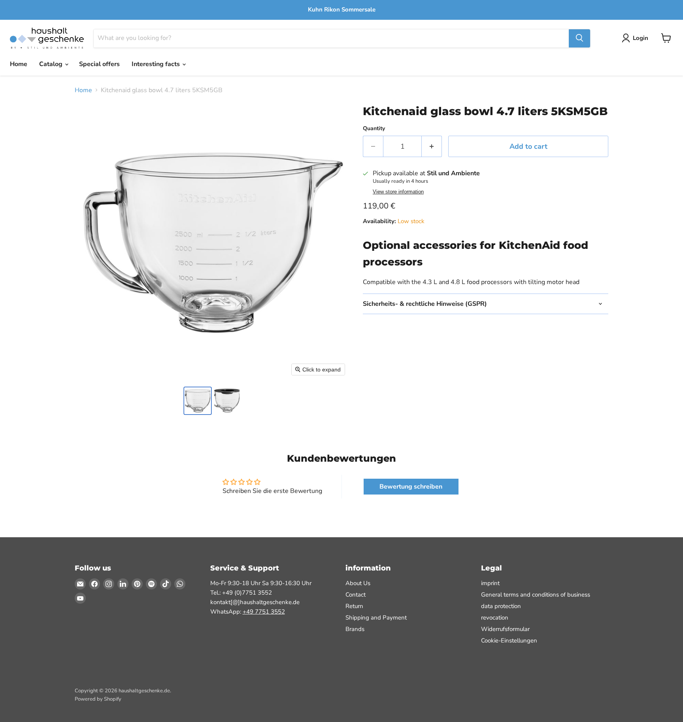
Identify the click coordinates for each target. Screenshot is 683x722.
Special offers (99, 64)
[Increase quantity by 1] (432, 146)
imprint (490, 583)
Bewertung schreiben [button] (410, 486)
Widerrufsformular (505, 629)
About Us (357, 583)
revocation (494, 618)
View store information (398, 192)
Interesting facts (156, 64)
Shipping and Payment (376, 618)
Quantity (374, 128)
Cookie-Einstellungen (509, 640)
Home (18, 64)
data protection (501, 606)
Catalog (51, 64)
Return (354, 606)
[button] (197, 400)
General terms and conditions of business (535, 595)
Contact (355, 595)
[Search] (579, 38)
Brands (354, 629)
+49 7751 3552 (264, 612)
